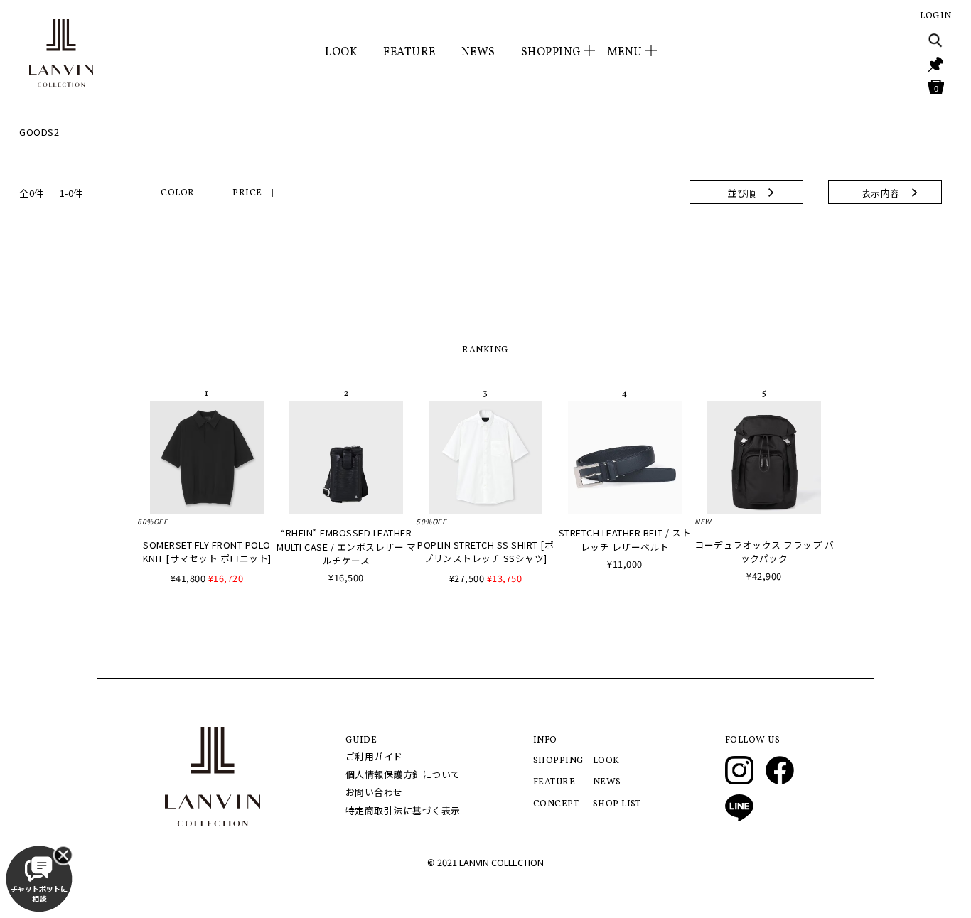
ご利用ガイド (374, 756)
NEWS (478, 52)
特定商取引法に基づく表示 (403, 810)
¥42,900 (764, 576)
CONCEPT (556, 804)
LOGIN (936, 16)
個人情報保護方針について (403, 774)
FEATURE (409, 52)
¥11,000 (625, 564)
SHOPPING (558, 761)
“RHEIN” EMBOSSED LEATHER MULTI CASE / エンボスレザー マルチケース (346, 546)
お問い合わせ (374, 792)
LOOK (341, 52)
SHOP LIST (617, 804)
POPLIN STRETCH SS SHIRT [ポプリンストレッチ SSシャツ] (485, 551)
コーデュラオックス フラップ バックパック (764, 551)
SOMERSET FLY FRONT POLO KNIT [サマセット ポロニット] (207, 551)
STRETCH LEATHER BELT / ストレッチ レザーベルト (625, 539)
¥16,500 (346, 577)
